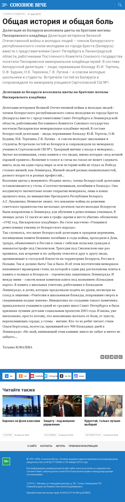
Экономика (50, 435)
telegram (53, 375)
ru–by (68, 375)
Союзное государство (14, 14)
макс (81, 375)
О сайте (32, 446)
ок (25, 375)
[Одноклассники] (107, 357)
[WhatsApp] (121, 357)
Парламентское (93, 435)
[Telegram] (111, 357)
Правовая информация (83, 446)
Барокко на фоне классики (21, 421)
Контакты (46, 446)
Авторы (60, 446)
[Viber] (116, 357)
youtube (39, 375)
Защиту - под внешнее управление (59, 422)
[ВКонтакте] (102, 357)
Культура (8, 435)
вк (11, 375)
